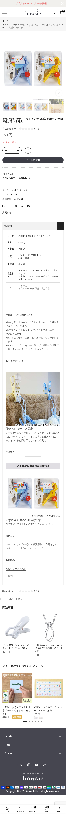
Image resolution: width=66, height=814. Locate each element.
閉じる (62, 3)
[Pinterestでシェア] (22, 206)
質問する (6, 212)
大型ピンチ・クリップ (32, 548)
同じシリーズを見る (16, 568)
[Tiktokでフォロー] (44, 765)
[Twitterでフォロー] (20, 765)
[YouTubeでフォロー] (36, 765)
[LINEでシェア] (3, 206)
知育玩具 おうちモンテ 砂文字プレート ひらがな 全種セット (16, 710)
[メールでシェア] (28, 206)
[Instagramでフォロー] (28, 765)
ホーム (5, 21)
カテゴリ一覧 (19, 24)
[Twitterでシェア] (16, 206)
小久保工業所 (21, 190)
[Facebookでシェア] (9, 206)
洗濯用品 (33, 24)
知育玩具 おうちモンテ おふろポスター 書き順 (48, 709)
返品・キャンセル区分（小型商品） (35, 288)
